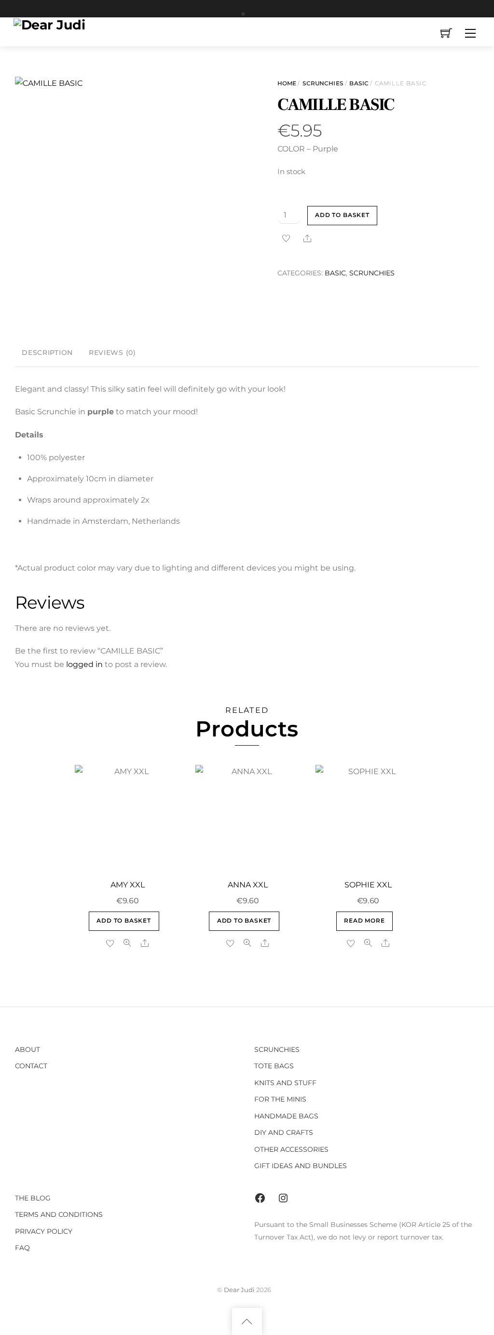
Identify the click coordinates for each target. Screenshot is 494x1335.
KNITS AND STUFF (285, 1082)
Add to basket (342, 215)
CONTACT (31, 1066)
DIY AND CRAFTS (283, 1132)
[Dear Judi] (49, 24)
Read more (364, 920)
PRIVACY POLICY (43, 1231)
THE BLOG (33, 1198)
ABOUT (27, 1049)
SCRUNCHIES (322, 83)
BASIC (359, 83)
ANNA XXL (248, 884)
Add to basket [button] (123, 920)
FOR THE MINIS (280, 1099)
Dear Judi (239, 1290)
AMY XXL (127, 884)
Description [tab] (47, 352)
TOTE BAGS (274, 1066)
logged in (84, 664)
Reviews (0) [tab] (112, 352)
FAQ (22, 1247)
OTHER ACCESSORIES (291, 1149)
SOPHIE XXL (368, 884)
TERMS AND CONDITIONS (59, 1214)
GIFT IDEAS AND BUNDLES (300, 1165)
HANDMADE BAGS (286, 1116)
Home (286, 83)
